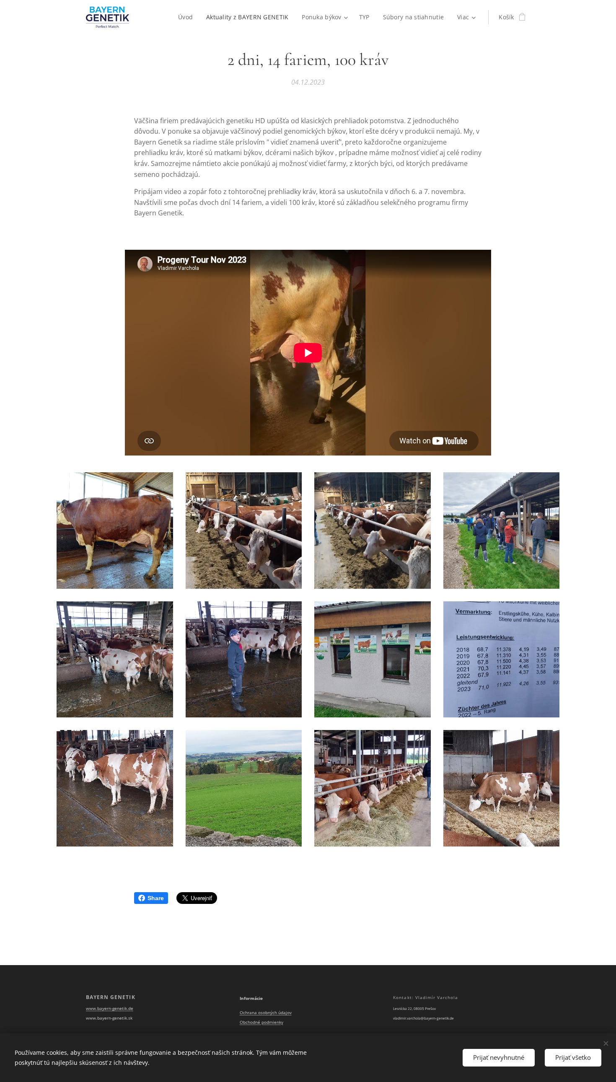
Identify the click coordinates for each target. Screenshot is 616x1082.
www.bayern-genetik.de (109, 1008)
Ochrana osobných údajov (266, 1012)
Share (156, 898)
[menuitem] (187, 17)
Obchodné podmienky (261, 1022)
